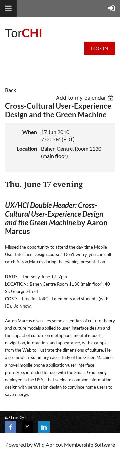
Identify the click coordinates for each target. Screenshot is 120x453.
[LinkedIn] (44, 427)
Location (27, 148)
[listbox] (85, 98)
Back (10, 90)
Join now (22, 306)
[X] (27, 427)
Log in (99, 48)
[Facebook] (10, 427)
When (29, 132)
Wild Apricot (48, 444)
